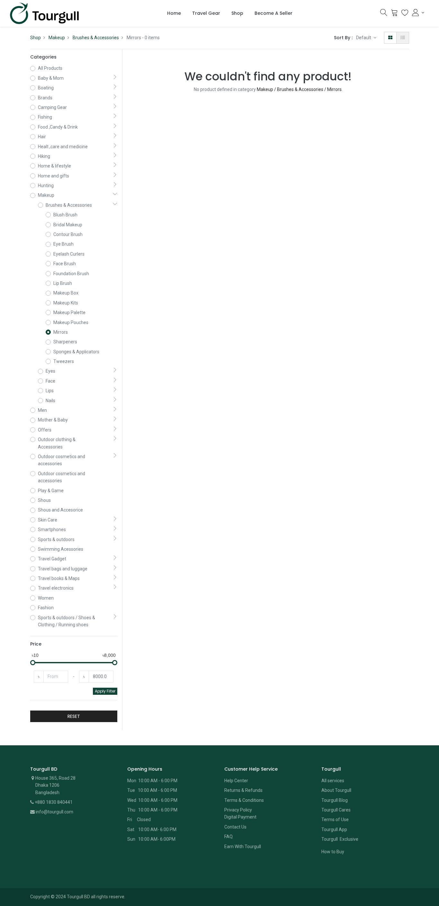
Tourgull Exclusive (340, 839)
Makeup (57, 37)
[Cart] (394, 14)
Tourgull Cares (336, 809)
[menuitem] (174, 13)
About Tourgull (336, 790)
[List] (402, 37)
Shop (35, 37)
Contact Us (235, 826)
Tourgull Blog (334, 800)
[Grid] (390, 37)
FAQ (228, 836)
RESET (73, 716)
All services (332, 780)
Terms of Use (335, 819)
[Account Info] (418, 12)
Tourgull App (334, 829)
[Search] (383, 14)
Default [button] (364, 37)
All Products (50, 68)
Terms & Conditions (244, 800)
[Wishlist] (404, 14)
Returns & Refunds (243, 790)
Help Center (236, 780)
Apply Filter (105, 691)
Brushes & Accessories (96, 37)
